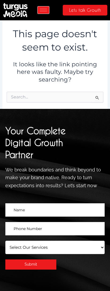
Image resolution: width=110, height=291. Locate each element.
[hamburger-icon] (43, 10)
